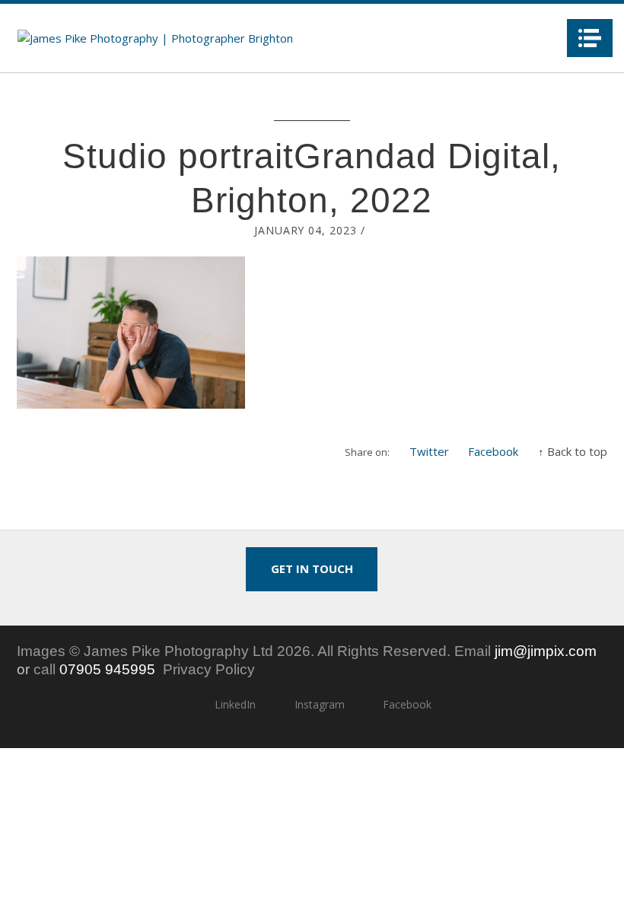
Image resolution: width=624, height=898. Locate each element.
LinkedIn (235, 704)
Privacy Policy (209, 669)
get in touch (312, 568)
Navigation (590, 38)
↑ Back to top (572, 451)
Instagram (319, 704)
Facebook (493, 451)
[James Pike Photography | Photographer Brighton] (155, 38)
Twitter (429, 451)
